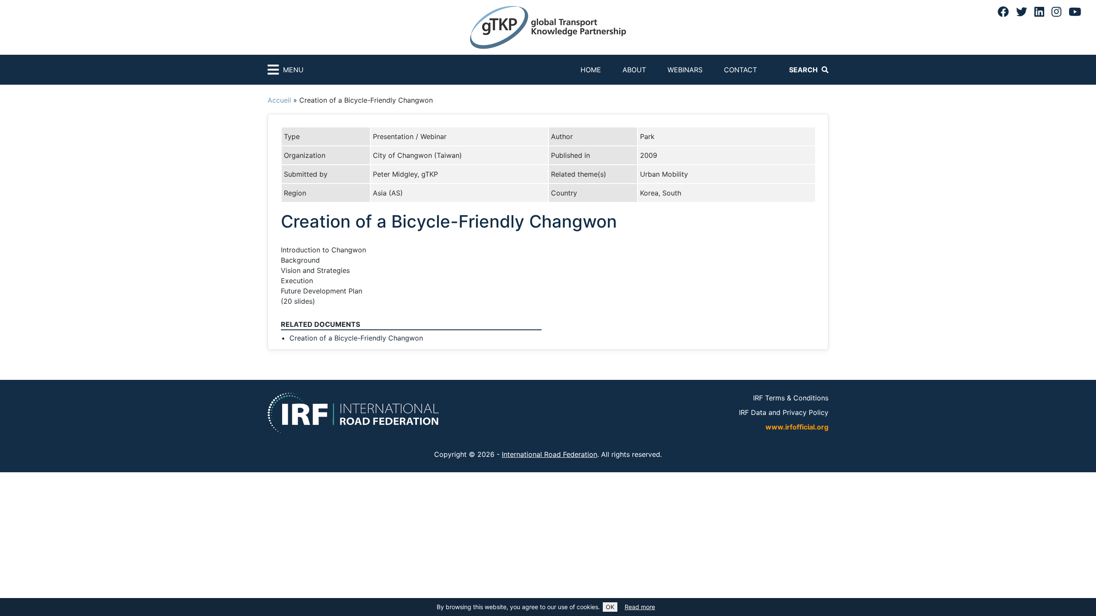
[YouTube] (1075, 11)
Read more (640, 606)
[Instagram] (1056, 11)
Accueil (279, 100)
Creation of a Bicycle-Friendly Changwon (356, 338)
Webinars (685, 69)
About (634, 69)
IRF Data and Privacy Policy (783, 412)
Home (591, 69)
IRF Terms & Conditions (790, 398)
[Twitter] (1021, 11)
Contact (740, 69)
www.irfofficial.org (796, 427)
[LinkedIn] (1039, 11)
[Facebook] (1003, 11)
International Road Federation (549, 454)
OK (610, 606)
